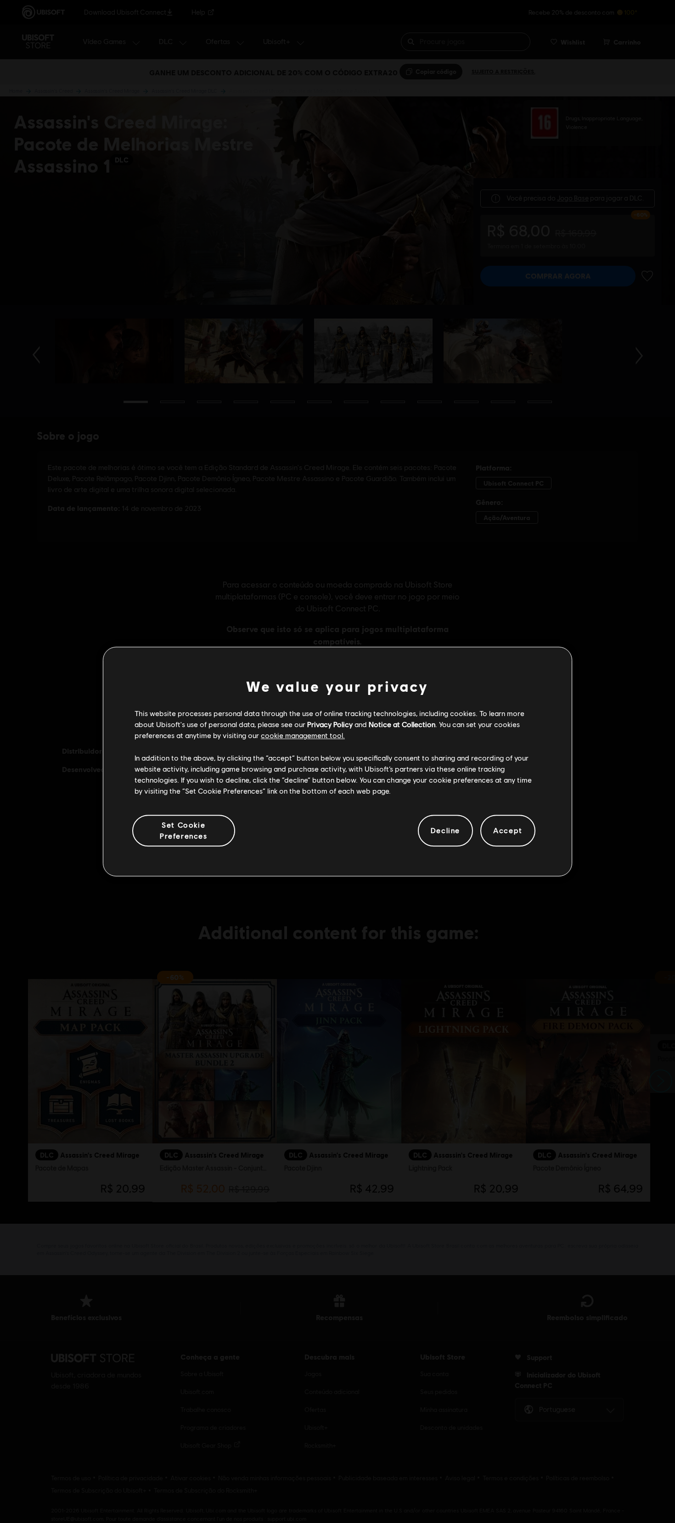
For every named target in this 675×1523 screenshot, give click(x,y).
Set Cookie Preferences (184, 830)
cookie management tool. (303, 735)
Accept (508, 830)
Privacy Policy (330, 724)
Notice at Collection (402, 724)
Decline (445, 830)
